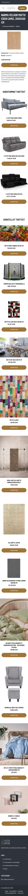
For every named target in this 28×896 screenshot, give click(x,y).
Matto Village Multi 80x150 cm (14, 322)
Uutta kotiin (7, 859)
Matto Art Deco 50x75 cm (14, 360)
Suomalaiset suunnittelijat (11, 862)
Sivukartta (20, 893)
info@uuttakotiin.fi (6, 2)
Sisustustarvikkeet (8, 26)
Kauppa (22, 8)
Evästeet (20, 891)
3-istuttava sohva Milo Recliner (14, 156)
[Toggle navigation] (3, 8)
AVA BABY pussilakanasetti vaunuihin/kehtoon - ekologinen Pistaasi (14, 645)
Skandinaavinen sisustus (11, 865)
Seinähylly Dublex (14, 816)
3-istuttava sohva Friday (14, 118)
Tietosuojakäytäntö (10, 893)
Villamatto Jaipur (14, 543)
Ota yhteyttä (13, 891)
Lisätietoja (14, 65)
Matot (18, 26)
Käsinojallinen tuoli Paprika (14, 708)
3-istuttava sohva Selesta (14, 194)
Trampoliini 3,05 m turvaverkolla (14, 284)
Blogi (5, 869)
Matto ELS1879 (14, 420)
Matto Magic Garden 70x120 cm (14, 246)
